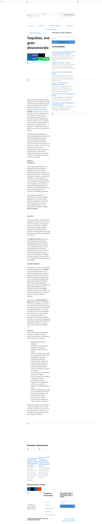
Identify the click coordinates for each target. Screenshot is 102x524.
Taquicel (44, 145)
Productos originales (55, 25)
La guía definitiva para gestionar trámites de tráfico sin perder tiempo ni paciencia (32, 462)
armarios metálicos (43, 111)
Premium (41, 25)
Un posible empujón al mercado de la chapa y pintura (63, 104)
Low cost (31, 25)
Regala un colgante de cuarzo (61, 63)
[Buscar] (40, 15)
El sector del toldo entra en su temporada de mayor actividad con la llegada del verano (44, 462)
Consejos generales (51, 29)
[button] (32, 55)
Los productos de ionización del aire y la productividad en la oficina (63, 53)
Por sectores (69, 25)
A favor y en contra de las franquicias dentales (60, 83)
